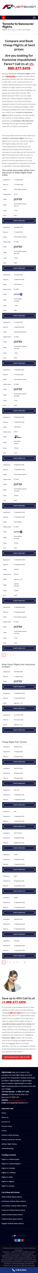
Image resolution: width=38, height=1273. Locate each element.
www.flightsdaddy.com (17, 1100)
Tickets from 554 (18, 686)
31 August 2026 (18, 322)
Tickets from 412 (18, 458)
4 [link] (13, 655)
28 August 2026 (18, 227)
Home (4, 30)
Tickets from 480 (18, 315)
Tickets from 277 (18, 891)
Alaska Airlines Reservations (12, 1215)
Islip (15, 811)
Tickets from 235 (18, 553)
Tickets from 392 (18, 934)
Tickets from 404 (18, 805)
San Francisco (18, 833)
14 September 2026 (19, 693)
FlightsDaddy (11, 76)
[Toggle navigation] (34, 17)
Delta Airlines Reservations (11, 1197)
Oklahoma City (18, 747)
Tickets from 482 (18, 220)
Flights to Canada (8, 1168)
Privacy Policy (6, 1126)
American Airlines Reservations (13, 1210)
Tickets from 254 (18, 730)
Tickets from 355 (18, 410)
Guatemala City (18, 919)
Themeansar (19, 1250)
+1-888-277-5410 (14, 1002)
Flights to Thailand (8, 1172)
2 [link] (7, 655)
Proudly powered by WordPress (13, 1248)
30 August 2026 (18, 274)
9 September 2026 (19, 465)
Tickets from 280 (18, 505)
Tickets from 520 (18, 363)
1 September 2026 (19, 369)
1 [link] (3, 655)
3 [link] (10, 655)
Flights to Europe (7, 1186)
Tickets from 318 (18, 912)
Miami (15, 876)
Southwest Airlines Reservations (13, 1201)
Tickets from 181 (18, 708)
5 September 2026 (19, 417)
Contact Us (5, 1122)
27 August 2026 (18, 179)
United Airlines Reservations (12, 1219)
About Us (4, 1117)
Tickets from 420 (18, 869)
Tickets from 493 (18, 268)
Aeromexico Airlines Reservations (14, 1206)
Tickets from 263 (18, 600)
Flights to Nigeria (7, 1181)
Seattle (16, 897)
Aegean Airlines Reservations (12, 1223)
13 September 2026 (19, 607)
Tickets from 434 (18, 955)
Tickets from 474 (18, 826)
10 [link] (24, 962)
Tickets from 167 (18, 648)
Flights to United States (10, 1159)
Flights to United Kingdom (11, 1164)
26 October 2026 (18, 715)
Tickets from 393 (18, 762)
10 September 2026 (19, 512)
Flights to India (6, 1177)
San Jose (16, 790)
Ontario (16, 854)
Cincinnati (16, 940)
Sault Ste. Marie (18, 768)
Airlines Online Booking (10, 1135)
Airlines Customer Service (11, 1139)
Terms (3, 1131)
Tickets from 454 (18, 783)
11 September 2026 (19, 559)
